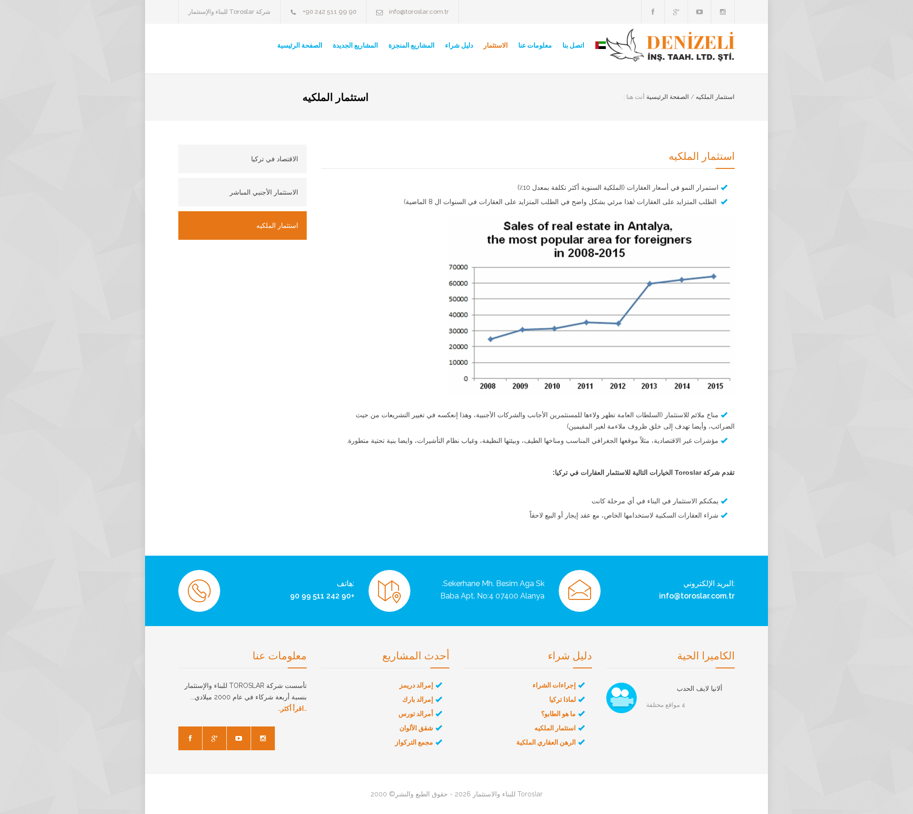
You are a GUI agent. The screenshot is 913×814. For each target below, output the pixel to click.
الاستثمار (496, 45)
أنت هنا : (634, 96)
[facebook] (652, 11)
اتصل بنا (573, 45)
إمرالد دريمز (416, 685)
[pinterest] (722, 11)
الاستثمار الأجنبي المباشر (264, 192)
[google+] (676, 11)
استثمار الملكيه (715, 96)
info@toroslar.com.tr (419, 11)
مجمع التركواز (414, 742)
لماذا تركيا (562, 699)
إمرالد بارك (417, 699)
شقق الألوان (416, 728)
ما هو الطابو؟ (558, 713)
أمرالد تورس (415, 713)
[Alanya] (621, 698)
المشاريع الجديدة (355, 45)
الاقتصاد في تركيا (274, 159)
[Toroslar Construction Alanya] (670, 45)
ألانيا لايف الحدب (699, 688)
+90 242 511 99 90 (330, 11)
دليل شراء (459, 45)
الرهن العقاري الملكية (546, 742)
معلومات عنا (535, 45)
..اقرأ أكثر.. (292, 708)
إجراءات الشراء (554, 685)
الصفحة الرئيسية (299, 45)
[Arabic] (595, 45)
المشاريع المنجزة (412, 45)
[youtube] (699, 11)
